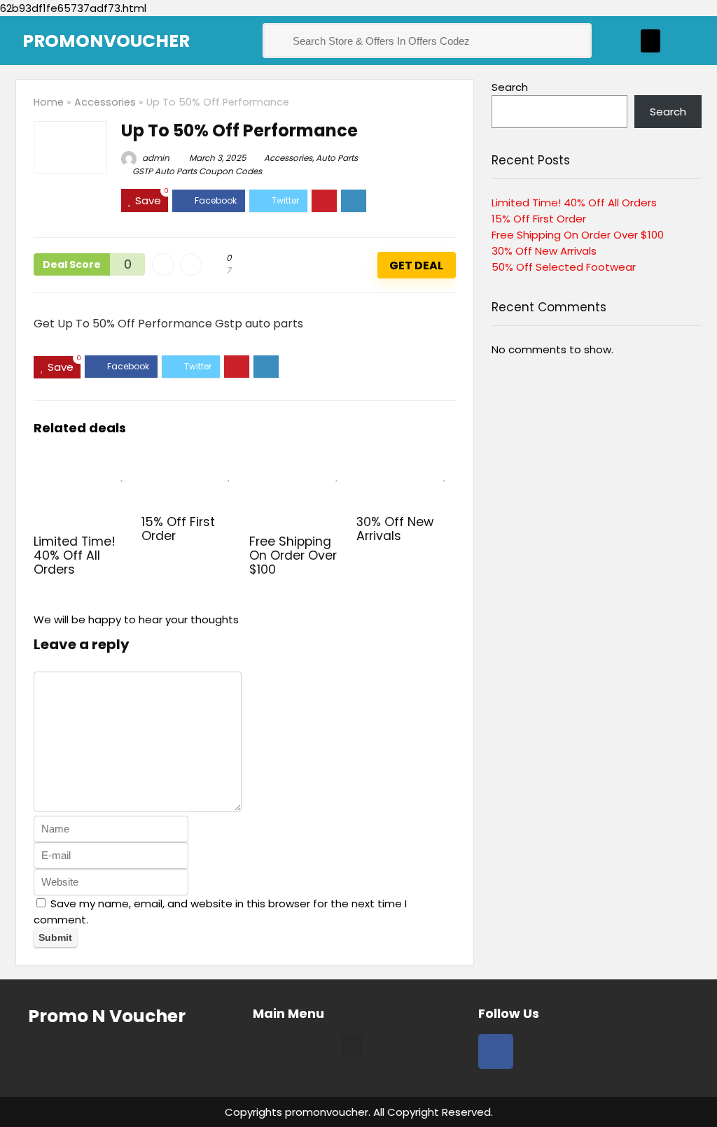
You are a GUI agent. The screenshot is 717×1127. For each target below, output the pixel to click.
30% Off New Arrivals (394, 528)
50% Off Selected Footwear (564, 267)
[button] (650, 40)
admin (154, 158)
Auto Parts (337, 158)
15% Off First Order (178, 528)
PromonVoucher (106, 41)
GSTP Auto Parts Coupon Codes (197, 171)
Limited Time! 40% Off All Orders (75, 555)
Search (510, 87)
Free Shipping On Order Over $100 (293, 555)
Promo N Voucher (107, 1016)
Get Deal (416, 265)
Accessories (105, 102)
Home (49, 102)
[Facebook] (495, 1051)
